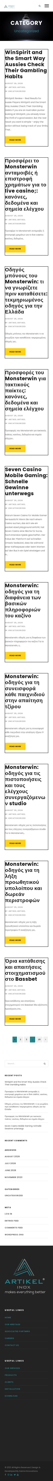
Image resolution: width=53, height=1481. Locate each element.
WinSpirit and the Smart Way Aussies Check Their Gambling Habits (26, 64)
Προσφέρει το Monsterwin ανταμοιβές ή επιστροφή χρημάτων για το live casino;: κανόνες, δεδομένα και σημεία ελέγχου (25, 184)
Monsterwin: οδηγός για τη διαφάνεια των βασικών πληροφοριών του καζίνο (23, 600)
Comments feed (14, 1227)
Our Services (12, 1368)
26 (39, 1039)
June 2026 (10, 1170)
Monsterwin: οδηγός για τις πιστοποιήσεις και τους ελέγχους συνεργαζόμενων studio (25, 785)
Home (8, 1317)
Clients (9, 1382)
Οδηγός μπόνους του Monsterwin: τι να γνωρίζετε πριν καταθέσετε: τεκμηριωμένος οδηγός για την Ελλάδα (26, 290)
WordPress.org (14, 1234)
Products (11, 1375)
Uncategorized (17, 91)
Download (11, 1396)
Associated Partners (17, 1331)
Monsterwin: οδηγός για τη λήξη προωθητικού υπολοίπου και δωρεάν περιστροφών (23, 882)
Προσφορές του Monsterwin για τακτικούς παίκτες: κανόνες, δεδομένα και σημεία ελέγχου (25, 390)
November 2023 (13, 1177)
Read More (15, 140)
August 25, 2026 (14, 215)
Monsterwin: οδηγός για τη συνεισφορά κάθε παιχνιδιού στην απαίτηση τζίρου (25, 691)
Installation (12, 1389)
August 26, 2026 (14, 83)
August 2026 (12, 1156)
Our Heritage (12, 1324)
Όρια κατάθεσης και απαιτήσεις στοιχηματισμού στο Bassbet (25, 970)
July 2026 (10, 1163)
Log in (8, 1213)
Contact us (12, 1345)
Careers (9, 1338)
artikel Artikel (17, 87)
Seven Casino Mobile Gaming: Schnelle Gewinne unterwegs (26, 481)
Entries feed (12, 1220)
